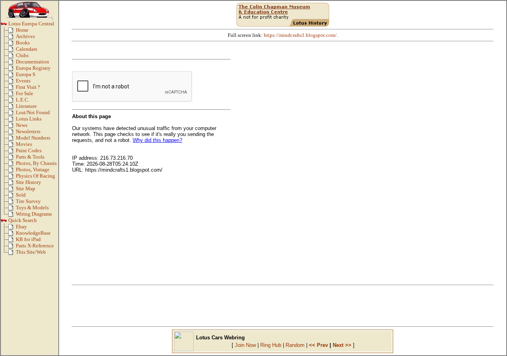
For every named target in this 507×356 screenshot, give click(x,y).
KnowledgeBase (33, 233)
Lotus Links (29, 119)
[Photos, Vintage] (12, 171)
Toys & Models (32, 208)
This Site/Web (31, 252)
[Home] (12, 31)
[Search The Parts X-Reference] (12, 247)
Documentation (32, 62)
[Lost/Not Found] (12, 114)
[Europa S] (12, 76)
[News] (12, 127)
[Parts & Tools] (12, 158)
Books (23, 43)
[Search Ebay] (12, 228)
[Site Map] (12, 190)
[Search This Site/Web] (12, 253)
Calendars (26, 49)
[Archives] (12, 38)
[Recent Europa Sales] (12, 196)
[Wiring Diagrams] (12, 215)
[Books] (12, 44)
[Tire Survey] (12, 203)
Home (22, 30)
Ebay (21, 227)
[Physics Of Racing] (12, 177)
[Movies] (12, 146)
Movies (24, 144)
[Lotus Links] (12, 120)
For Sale (24, 93)
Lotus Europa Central (30, 24)
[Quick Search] (4, 222)
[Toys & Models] (12, 209)
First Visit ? (28, 87)
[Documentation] (12, 63)
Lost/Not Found (33, 112)
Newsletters (28, 131)
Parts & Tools (30, 157)
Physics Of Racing (35, 176)
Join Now (245, 345)
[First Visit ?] (12, 89)
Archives (25, 36)
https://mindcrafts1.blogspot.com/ (300, 35)
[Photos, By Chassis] (12, 165)
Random (295, 345)
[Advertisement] (283, 305)
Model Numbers (33, 138)
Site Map (25, 188)
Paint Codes (29, 150)
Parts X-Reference (35, 246)
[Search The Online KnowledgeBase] (12, 234)
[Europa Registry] (12, 70)
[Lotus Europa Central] (4, 25)
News (21, 125)
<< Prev (318, 345)
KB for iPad (28, 239)
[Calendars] (12, 51)
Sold (21, 195)
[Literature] (12, 108)
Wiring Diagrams (34, 214)
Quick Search (22, 220)
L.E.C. (22, 100)
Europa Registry (33, 68)
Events (23, 81)
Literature (26, 106)
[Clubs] (12, 57)
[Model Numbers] (12, 139)
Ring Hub (270, 345)
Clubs (22, 55)
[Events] (12, 82)
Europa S (25, 74)
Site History (28, 182)
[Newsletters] (12, 133)
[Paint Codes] (12, 152)
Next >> (342, 345)
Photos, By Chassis (36, 163)
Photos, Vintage (33, 169)
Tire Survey (28, 201)
